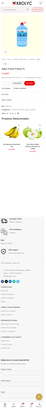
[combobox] (16, 9)
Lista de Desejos (7, 344)
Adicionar (17, 83)
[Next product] (8, 64)
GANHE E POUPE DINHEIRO (10, 307)
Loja (9, 59)
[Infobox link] (22, 221)
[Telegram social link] (18, 113)
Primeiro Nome (6, 369)
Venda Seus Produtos (8, 311)
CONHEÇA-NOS (6, 287)
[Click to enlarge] (5, 52)
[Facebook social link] (7, 113)
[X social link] (10, 113)
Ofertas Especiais (7, 315)
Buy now (29, 83)
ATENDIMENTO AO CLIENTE (11, 337)
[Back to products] (5, 64)
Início (3, 59)
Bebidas (32, 59)
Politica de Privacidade (8, 328)
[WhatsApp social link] (15, 113)
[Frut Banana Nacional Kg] (12, 132)
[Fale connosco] (39, 397)
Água (38, 59)
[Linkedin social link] (13, 113)
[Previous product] (3, 64)
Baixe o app (37, 9)
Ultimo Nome (5, 381)
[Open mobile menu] (3, 3)
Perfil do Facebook (7, 294)
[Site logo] (22, 3)
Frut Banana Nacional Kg (11, 145)
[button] (19, 129)
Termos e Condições (8, 331)
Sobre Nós (4, 291)
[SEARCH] (27, 9)
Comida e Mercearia (20, 59)
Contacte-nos (5, 348)
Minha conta (5, 341)
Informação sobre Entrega (10, 324)
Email (3, 392)
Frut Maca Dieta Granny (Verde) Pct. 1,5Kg (32, 146)
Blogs (3, 301)
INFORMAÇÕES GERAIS (9, 320)
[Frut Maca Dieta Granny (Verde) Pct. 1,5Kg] (33, 132)
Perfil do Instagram (7, 298)
